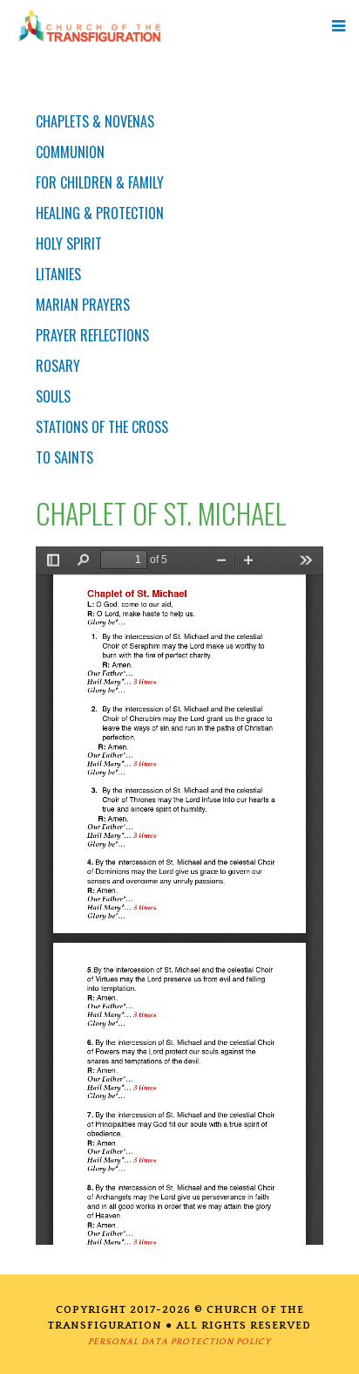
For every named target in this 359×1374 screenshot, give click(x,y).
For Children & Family (100, 182)
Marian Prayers (83, 304)
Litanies (58, 274)
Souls (53, 396)
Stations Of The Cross (102, 426)
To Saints (64, 457)
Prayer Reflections (92, 335)
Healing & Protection (100, 213)
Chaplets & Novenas (95, 121)
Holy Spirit (69, 243)
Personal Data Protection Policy (179, 1342)
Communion (70, 151)
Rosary (58, 365)
